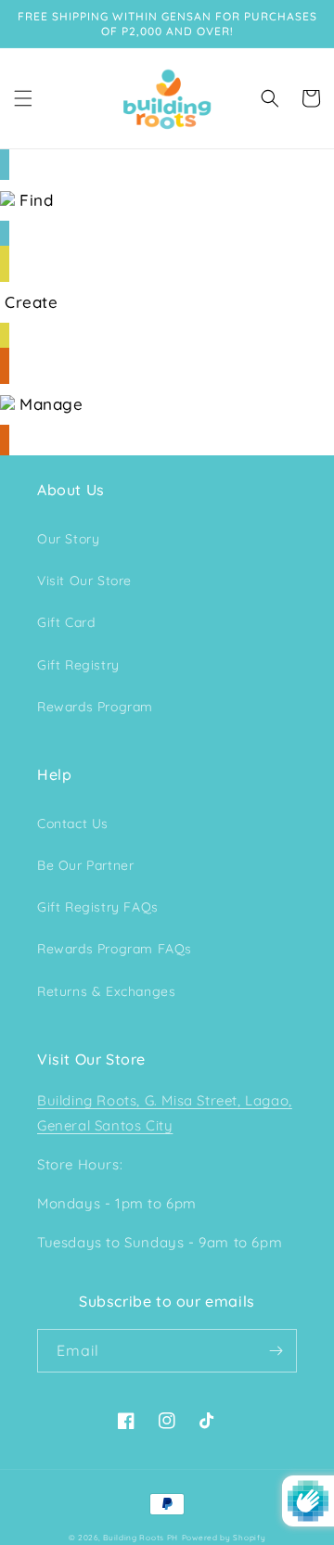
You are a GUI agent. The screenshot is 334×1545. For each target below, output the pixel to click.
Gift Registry (78, 665)
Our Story (68, 538)
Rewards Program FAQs (114, 948)
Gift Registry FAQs (98, 907)
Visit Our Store (84, 580)
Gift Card (66, 622)
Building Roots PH (140, 1537)
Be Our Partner (85, 865)
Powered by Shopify (224, 1537)
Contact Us (73, 823)
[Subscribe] (275, 1351)
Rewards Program (95, 706)
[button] (23, 98)
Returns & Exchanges (106, 991)
